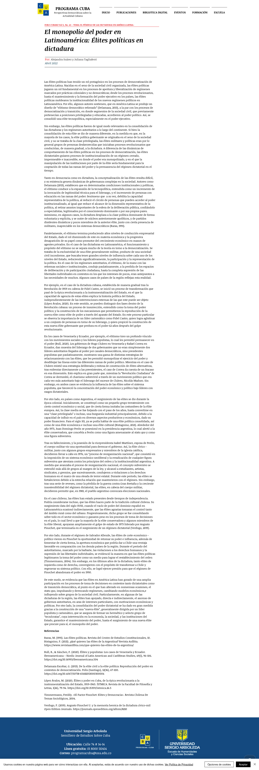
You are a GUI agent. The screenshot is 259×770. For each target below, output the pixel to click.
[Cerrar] (255, 764)
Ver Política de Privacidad (179, 764)
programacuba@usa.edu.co (91, 753)
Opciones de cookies (219, 764)
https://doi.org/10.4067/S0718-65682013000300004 (74, 673)
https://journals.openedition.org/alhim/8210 (100, 709)
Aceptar (243, 764)
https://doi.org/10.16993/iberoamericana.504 (71, 659)
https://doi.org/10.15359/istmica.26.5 (89, 688)
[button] (126, 10)
